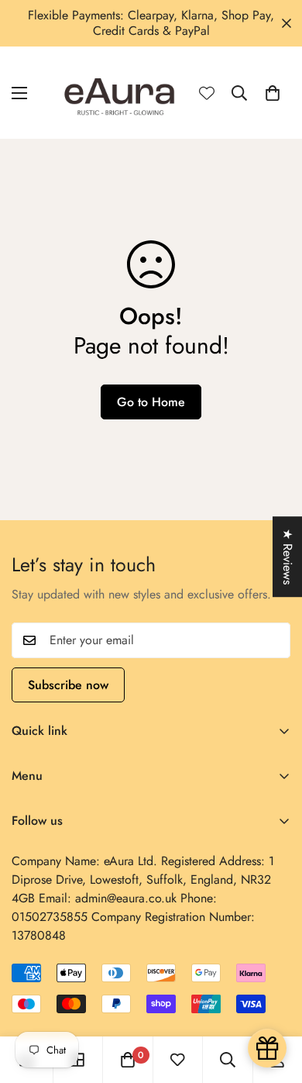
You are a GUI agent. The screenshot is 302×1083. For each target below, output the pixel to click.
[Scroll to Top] (274, 1000)
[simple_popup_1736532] (267, 1048)
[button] (272, 93)
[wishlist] (177, 1059)
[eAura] (120, 93)
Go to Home (151, 402)
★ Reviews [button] (288, 557)
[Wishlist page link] (206, 93)
